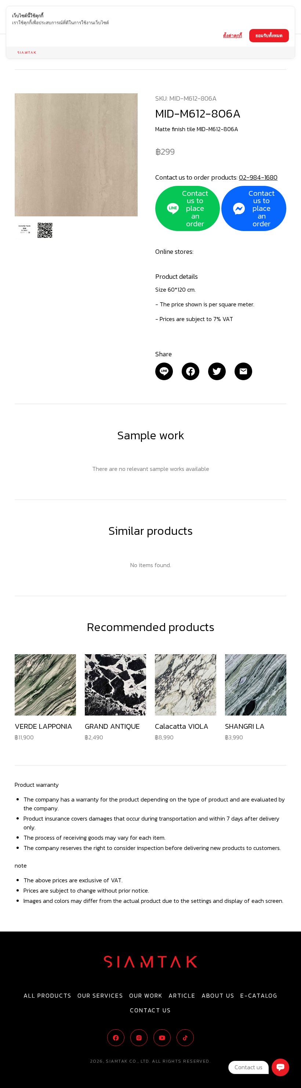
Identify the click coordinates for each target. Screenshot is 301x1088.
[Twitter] (217, 371)
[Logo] (150, 962)
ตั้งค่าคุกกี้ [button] (232, 35)
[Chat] (280, 1067)
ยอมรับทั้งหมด (269, 35)
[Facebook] (190, 371)
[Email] (164, 371)
